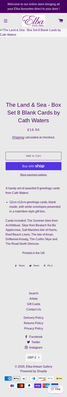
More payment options (33, 174)
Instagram (35, 347)
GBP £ (32, 357)
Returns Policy (33, 323)
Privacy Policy (33, 328)
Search (33, 293)
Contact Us (33, 309)
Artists (33, 298)
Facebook (35, 336)
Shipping (18, 137)
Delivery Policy (34, 317)
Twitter (35, 342)
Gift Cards (33, 304)
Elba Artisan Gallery (39, 366)
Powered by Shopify (33, 371)
